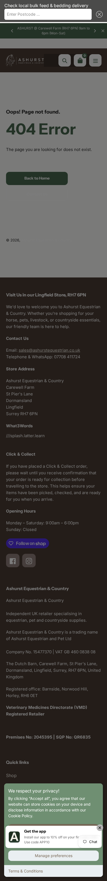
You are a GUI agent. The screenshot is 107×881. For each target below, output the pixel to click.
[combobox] (48, 14)
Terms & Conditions (25, 871)
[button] (98, 14)
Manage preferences (53, 855)
